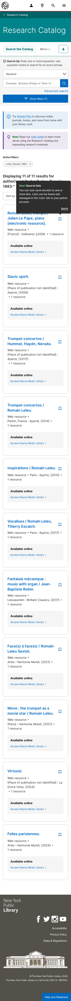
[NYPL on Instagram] (55, 920)
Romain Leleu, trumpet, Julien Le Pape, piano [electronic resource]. (27, 218)
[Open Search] (53, 5)
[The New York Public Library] (5, 5)
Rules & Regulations (55, 940)
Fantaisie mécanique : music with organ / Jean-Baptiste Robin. (29, 584)
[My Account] (31, 5)
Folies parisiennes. (23, 834)
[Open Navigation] (64, 5)
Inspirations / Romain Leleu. (31, 468)
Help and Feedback (56, 997)
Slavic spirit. (18, 276)
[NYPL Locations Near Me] (42, 5)
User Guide (37, 136)
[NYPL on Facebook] (38, 920)
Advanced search (56, 91)
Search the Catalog (19, 49)
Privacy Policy (58, 934)
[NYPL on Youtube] (63, 920)
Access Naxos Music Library (27, 251)
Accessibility (59, 928)
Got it (64, 208)
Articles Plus (24, 116)
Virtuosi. (14, 771)
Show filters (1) (38, 98)
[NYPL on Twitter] (46, 920)
